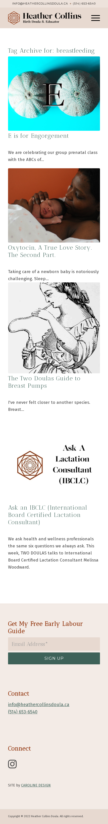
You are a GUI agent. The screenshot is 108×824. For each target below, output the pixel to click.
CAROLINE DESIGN (36, 785)
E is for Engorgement (38, 135)
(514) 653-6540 (84, 3)
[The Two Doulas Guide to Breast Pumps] (54, 327)
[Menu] (93, 18)
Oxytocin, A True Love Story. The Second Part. (50, 251)
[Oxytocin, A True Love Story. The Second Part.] (54, 205)
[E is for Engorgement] (54, 93)
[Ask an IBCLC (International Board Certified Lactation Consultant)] (54, 465)
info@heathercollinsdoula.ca (40, 3)
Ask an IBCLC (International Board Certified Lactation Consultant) (47, 515)
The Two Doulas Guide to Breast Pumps (44, 382)
